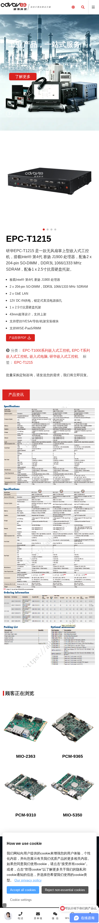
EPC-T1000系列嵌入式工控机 (46, 350)
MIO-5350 (72, 815)
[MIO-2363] (26, 727)
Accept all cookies (23, 890)
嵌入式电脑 (39, 356)
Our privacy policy (28, 880)
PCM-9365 (72, 756)
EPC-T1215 (23, 362)
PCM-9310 (25, 815)
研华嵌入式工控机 (64, 356)
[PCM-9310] (26, 786)
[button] (9, 114)
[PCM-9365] (72, 727)
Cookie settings (21, 900)
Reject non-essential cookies (65, 890)
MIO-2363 (25, 756)
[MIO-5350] (72, 786)
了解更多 (23, 77)
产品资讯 (16, 395)
